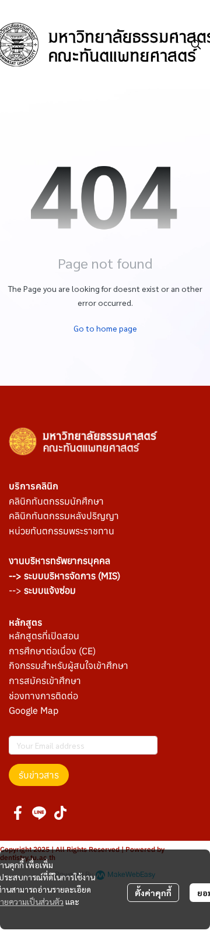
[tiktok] (60, 812)
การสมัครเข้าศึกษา (45, 680)
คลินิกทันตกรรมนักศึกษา (56, 501)
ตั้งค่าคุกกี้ (153, 892)
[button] (196, 44)
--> (42, 590)
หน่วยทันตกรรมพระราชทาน (61, 531)
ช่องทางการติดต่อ (43, 696)
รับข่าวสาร (39, 775)
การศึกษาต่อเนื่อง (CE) (52, 651)
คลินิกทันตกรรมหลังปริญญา (64, 515)
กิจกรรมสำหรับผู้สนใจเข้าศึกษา (68, 665)
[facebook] (18, 812)
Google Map (33, 710)
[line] (39, 812)
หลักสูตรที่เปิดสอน (44, 636)
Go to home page (105, 328)
